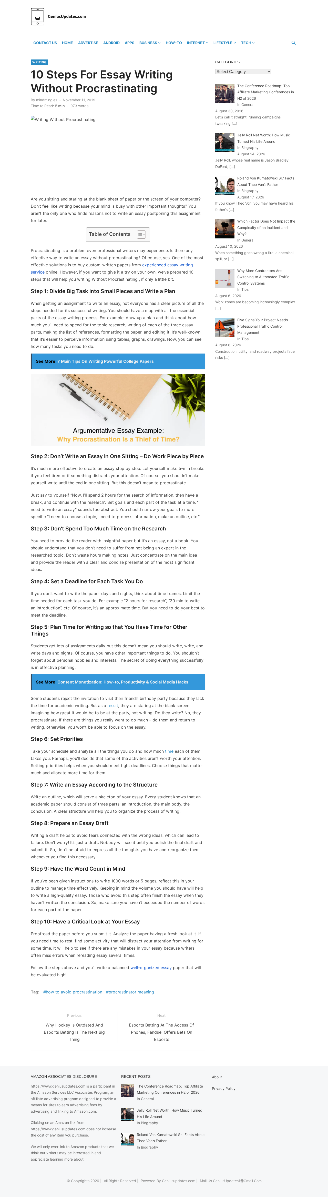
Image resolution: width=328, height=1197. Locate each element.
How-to (174, 43)
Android (111, 43)
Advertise (88, 43)
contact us (45, 43)
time (169, 751)
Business (148, 43)
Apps (129, 43)
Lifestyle (222, 43)
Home (67, 43)
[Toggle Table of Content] (139, 234)
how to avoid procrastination (74, 991)
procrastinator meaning (131, 991)
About (217, 1077)
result (112, 705)
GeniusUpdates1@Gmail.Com (237, 1181)
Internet (196, 43)
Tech (246, 43)
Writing (39, 62)
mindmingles (46, 100)
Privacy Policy (223, 1088)
